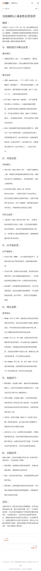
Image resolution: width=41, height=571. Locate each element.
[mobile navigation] (37, 3)
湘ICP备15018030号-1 (15, 569)
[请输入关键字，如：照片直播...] (32, 3)
